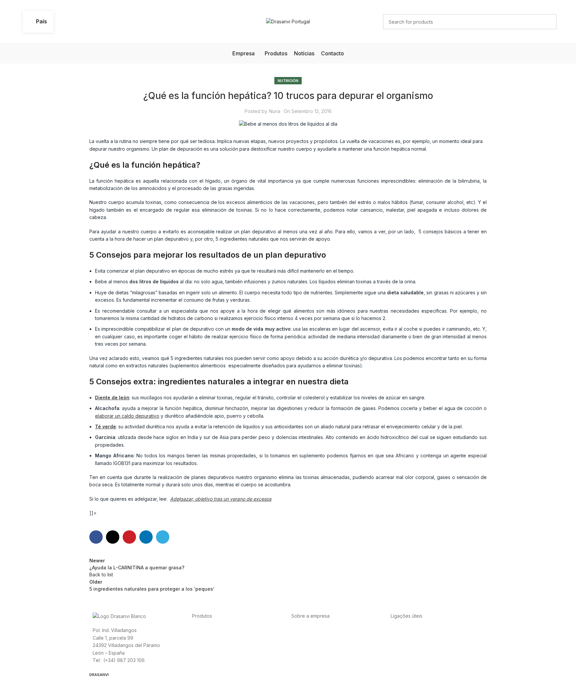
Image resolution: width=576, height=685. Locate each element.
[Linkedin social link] (146, 537)
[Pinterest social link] (129, 537)
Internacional (330, 630)
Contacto (355, 630)
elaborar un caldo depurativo (127, 416)
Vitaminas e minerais (248, 637)
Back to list (101, 574)
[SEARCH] (549, 21)
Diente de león (112, 397)
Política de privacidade (416, 630)
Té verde (105, 426)
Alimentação (205, 630)
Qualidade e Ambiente (415, 645)
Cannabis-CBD (208, 645)
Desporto (230, 630)
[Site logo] (288, 21)
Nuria (274, 111)
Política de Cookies (460, 637)
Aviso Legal (425, 637)
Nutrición (288, 80)
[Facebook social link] (96, 537)
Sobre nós (302, 630)
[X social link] (112, 537)
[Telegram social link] (162, 537)
